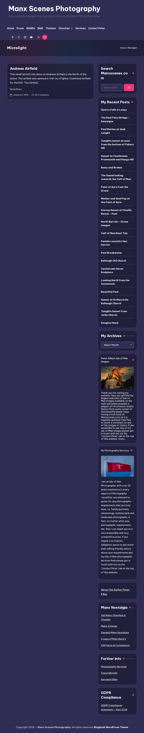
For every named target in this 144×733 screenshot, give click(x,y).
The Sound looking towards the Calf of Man (116, 177)
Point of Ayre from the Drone (114, 188)
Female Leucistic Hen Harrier (114, 243)
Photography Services (114, 666)
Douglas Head (109, 322)
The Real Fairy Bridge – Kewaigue (115, 119)
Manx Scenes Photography (54, 8)
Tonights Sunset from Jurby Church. (114, 313)
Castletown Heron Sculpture (112, 270)
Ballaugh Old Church (113, 260)
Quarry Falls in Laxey (114, 109)
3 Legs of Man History (113, 638)
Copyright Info (109, 673)
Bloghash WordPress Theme (111, 727)
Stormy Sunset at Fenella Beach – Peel (116, 212)
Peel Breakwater (111, 252)
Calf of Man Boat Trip (114, 233)
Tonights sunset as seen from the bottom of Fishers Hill (117, 144)
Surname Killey (109, 679)
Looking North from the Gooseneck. (115, 282)
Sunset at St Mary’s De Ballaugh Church (114, 301)
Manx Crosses (109, 626)
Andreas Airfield (23, 68)
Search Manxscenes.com (114, 73)
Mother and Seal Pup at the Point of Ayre (115, 200)
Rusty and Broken (111, 167)
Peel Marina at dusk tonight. (113, 131)
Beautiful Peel (109, 291)
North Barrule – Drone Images (114, 223)
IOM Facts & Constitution (115, 645)
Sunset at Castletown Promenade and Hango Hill (117, 157)
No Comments (42, 95)
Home (123, 48)
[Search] (129, 87)
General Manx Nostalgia (115, 632)
